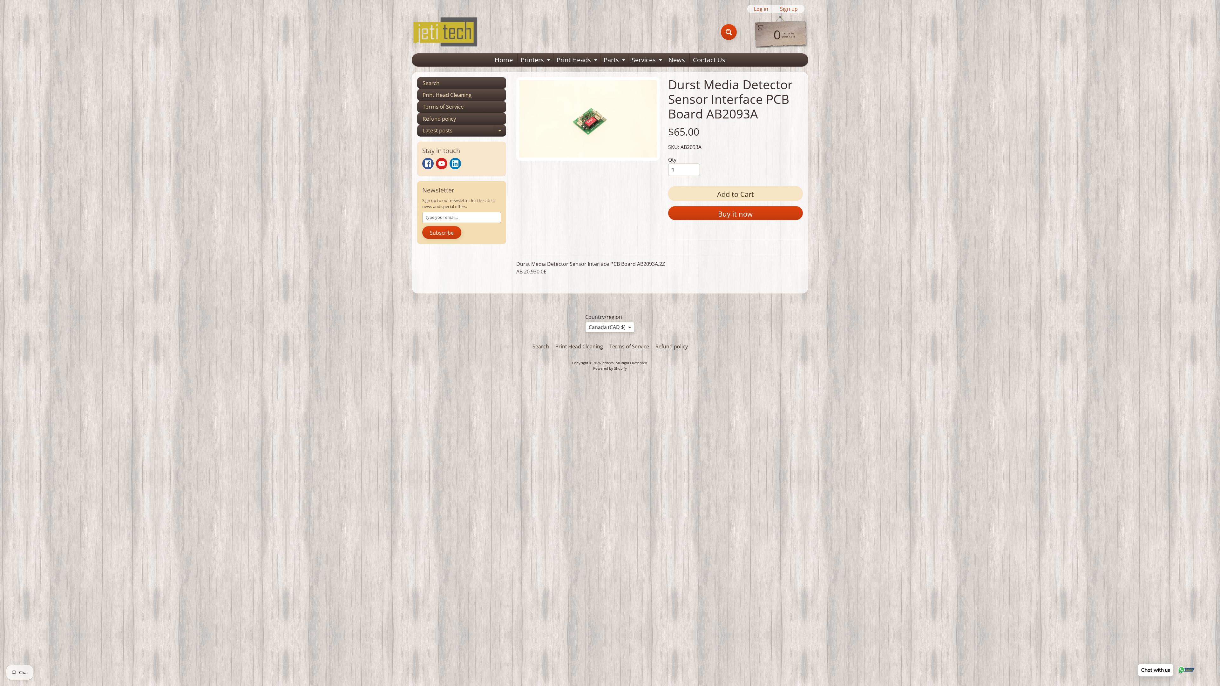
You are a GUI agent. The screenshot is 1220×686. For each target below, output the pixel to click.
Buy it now (735, 214)
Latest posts (464, 132)
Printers (536, 61)
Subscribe (442, 232)
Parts (615, 61)
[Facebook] (428, 163)
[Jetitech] (445, 32)
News (676, 60)
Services (648, 61)
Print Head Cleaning (447, 94)
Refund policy (439, 118)
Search (431, 83)
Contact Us (709, 60)
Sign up (789, 8)
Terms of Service (443, 106)
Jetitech (608, 362)
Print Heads (578, 61)
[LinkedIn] (455, 163)
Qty (672, 159)
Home (504, 60)
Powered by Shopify (610, 368)
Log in (761, 8)
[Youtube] (441, 163)
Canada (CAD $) (607, 327)
